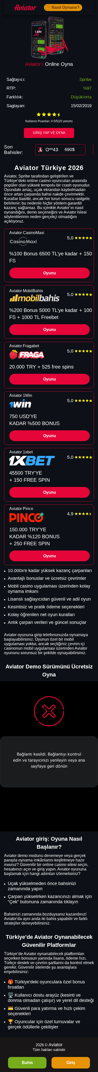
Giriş (70, 1062)
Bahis (27, 1062)
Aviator (55, 1044)
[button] (89, 1043)
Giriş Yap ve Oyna (49, 133)
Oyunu (49, 273)
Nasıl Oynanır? (66, 7)
